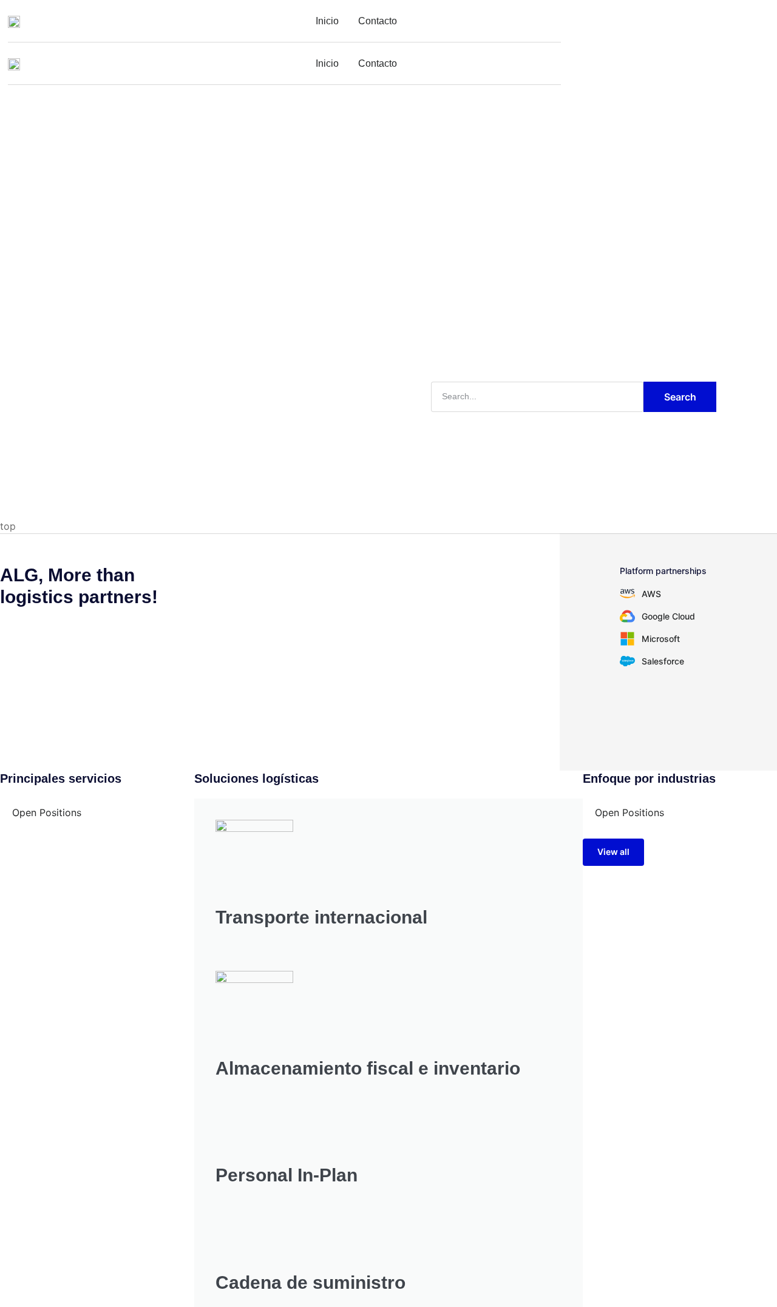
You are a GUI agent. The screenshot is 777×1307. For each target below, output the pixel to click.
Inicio (327, 21)
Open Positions (46, 812)
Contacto (377, 21)
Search (680, 397)
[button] (613, 852)
